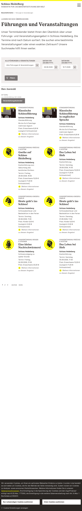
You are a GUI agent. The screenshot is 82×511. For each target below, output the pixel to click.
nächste (14, 285)
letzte (21, 285)
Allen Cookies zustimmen (54, 502)
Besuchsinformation (7, 13)
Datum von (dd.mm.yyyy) (48, 62)
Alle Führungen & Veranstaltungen (20, 61)
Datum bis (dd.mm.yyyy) (67, 62)
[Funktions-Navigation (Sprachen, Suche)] (79, 5)
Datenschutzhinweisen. (10, 491)
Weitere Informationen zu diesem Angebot (28, 135)
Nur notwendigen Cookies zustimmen (18, 502)
